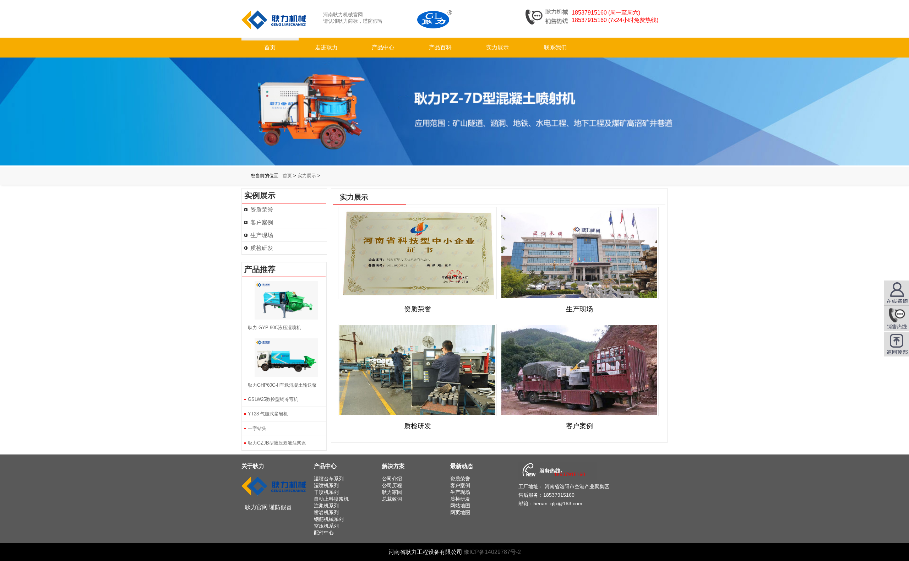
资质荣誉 (261, 210)
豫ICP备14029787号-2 (492, 552)
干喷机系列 (326, 492)
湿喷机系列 (326, 485)
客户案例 (261, 222)
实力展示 (497, 47)
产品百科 (440, 47)
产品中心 (383, 47)
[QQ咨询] (896, 318)
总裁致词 (392, 499)
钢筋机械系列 (329, 519)
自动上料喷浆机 (331, 499)
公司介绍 (392, 478)
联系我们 (555, 47)
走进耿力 (326, 47)
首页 (270, 47)
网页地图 (460, 512)
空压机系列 (326, 526)
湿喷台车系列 (329, 478)
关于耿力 (252, 466)
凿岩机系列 (326, 512)
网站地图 (460, 505)
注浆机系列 (326, 505)
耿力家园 (392, 492)
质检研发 (261, 248)
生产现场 (261, 235)
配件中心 (324, 532)
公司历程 (392, 485)
